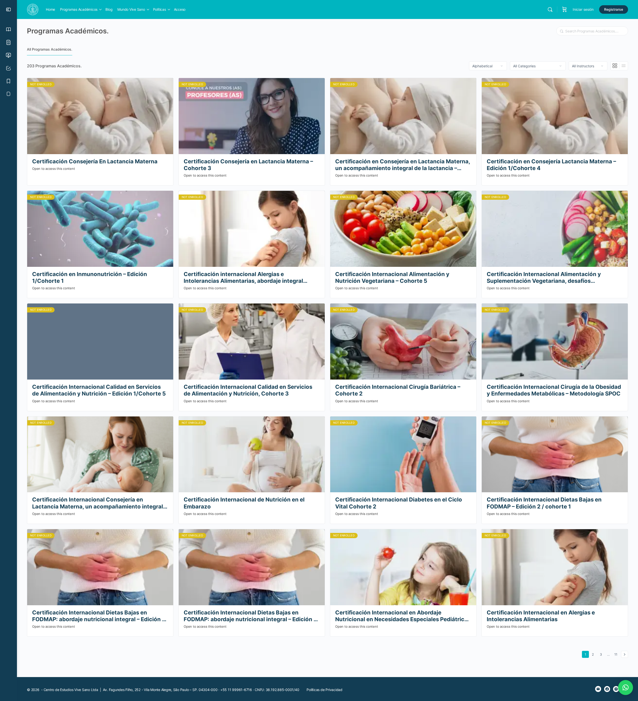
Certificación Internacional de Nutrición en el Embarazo (244, 502)
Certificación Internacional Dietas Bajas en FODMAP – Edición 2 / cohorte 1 (544, 502)
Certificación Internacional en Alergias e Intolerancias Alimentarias (541, 615)
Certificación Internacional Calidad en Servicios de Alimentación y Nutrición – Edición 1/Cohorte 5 (99, 390)
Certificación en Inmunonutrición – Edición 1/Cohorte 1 (89, 277)
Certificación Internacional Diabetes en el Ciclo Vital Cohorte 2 (398, 502)
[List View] (623, 66)
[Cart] (564, 9)
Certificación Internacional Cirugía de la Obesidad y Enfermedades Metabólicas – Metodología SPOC (554, 390)
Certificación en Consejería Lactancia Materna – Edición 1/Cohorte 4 (551, 164)
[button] (625, 687)
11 (616, 654)
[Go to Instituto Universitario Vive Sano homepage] (32, 9)
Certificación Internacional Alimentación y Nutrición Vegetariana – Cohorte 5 (392, 277)
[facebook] (607, 689)
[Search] (550, 9)
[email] (598, 689)
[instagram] (616, 689)
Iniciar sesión (583, 9)
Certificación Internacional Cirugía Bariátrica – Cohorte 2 (397, 390)
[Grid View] (615, 66)
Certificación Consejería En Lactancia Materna (95, 161)
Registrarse (613, 9)
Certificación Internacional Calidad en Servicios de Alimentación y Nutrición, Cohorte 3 (248, 390)
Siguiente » (624, 654)
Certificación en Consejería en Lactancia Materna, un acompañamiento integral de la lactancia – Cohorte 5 (402, 165)
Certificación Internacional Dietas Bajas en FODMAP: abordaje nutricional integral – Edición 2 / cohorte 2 (98, 616)
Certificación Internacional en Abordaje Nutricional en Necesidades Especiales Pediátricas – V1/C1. (403, 616)
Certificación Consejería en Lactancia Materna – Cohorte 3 (248, 164)
